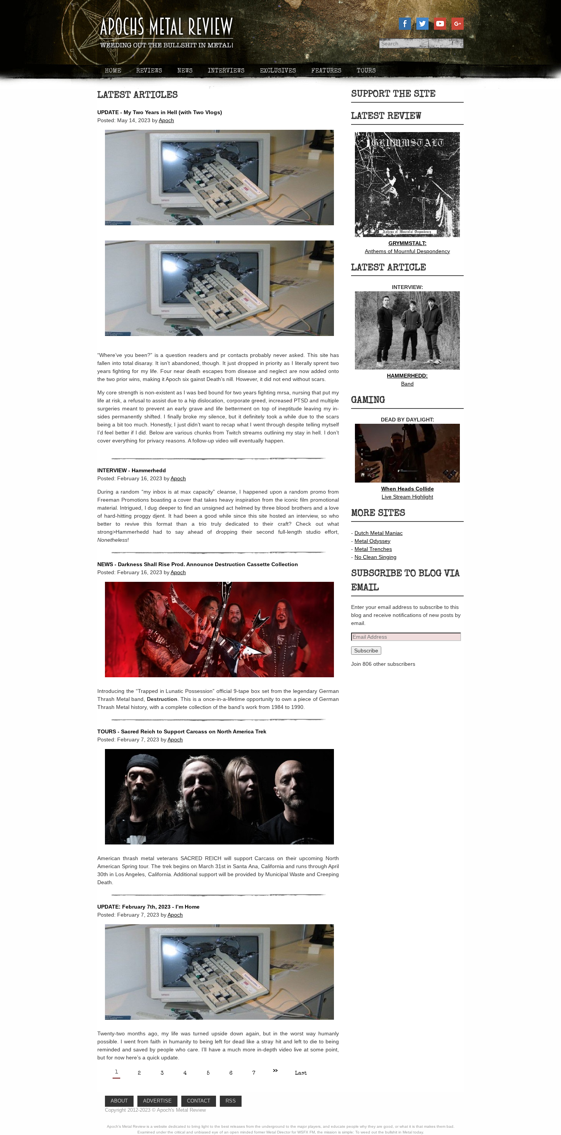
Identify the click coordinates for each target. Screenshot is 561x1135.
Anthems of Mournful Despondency (407, 247)
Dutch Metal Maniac (379, 533)
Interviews (226, 71)
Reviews (149, 71)
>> (275, 1071)
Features (326, 71)
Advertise (157, 1101)
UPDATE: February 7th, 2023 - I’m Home (148, 907)
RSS (231, 1101)
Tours (366, 71)
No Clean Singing (376, 557)
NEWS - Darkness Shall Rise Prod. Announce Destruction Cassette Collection (197, 564)
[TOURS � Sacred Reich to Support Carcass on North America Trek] (215, 850)
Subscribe (366, 650)
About (119, 1101)
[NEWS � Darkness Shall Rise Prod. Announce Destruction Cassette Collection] (215, 683)
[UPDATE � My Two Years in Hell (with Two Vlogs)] (215, 231)
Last (301, 1073)
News (185, 71)
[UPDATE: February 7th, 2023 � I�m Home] (215, 1025)
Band (407, 380)
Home (113, 71)
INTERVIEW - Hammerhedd (131, 470)
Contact (198, 1101)
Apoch (166, 120)
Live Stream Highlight (407, 493)
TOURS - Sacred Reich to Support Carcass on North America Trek (181, 731)
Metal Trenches (373, 549)
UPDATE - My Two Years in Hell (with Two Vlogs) (159, 112)
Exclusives (278, 71)
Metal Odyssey (372, 541)
